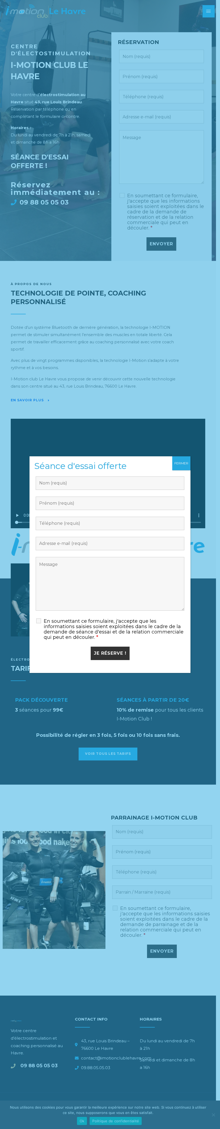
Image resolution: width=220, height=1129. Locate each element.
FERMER (181, 463)
